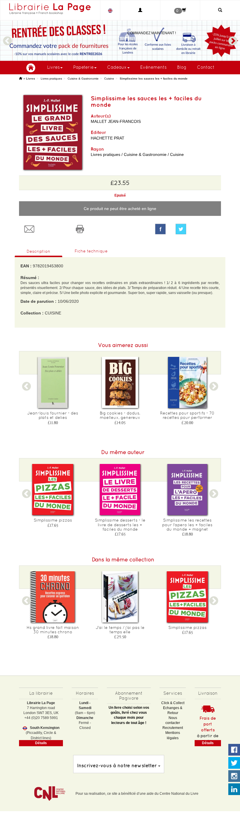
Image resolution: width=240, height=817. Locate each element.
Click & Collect (172, 703)
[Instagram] (234, 776)
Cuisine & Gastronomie (83, 78)
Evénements (153, 67)
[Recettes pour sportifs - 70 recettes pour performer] (187, 382)
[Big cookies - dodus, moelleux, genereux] (120, 382)
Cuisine (109, 78)
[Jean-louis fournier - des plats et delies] (52, 382)
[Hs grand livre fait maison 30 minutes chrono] (52, 596)
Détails (41, 743)
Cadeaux (117, 67)
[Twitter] (196, 229)
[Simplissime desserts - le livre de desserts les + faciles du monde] (120, 489)
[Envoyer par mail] (44, 229)
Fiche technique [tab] (91, 251)
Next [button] (232, 38)
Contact (206, 67)
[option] (52, 393)
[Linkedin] (234, 789)
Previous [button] (7, 38)
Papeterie (83, 67)
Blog (181, 67)
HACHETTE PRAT (107, 138)
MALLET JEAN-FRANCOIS (116, 121)
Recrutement (172, 728)
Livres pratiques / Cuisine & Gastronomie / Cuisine (137, 154)
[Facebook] (160, 229)
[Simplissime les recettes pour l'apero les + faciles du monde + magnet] (187, 489)
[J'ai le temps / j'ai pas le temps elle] (120, 596)
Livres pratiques (51, 78)
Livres (53, 67)
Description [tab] (38, 251)
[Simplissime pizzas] (52, 489)
